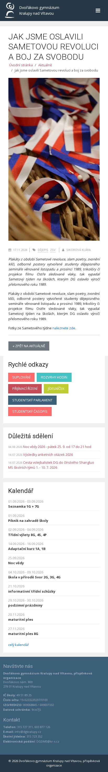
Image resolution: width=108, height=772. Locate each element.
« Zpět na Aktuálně (29, 346)
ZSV (53, 250)
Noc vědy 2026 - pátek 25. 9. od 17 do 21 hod (57, 446)
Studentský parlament (32, 400)
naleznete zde (63, 328)
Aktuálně (45, 65)
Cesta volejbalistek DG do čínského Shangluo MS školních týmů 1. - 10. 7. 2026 (51, 465)
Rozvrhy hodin (54, 377)
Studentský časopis (29, 411)
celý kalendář (18, 644)
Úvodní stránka (21, 65)
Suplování (21, 377)
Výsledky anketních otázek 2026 (48, 454)
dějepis (43, 250)
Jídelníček (56, 388)
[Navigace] (98, 10)
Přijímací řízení (24, 388)
